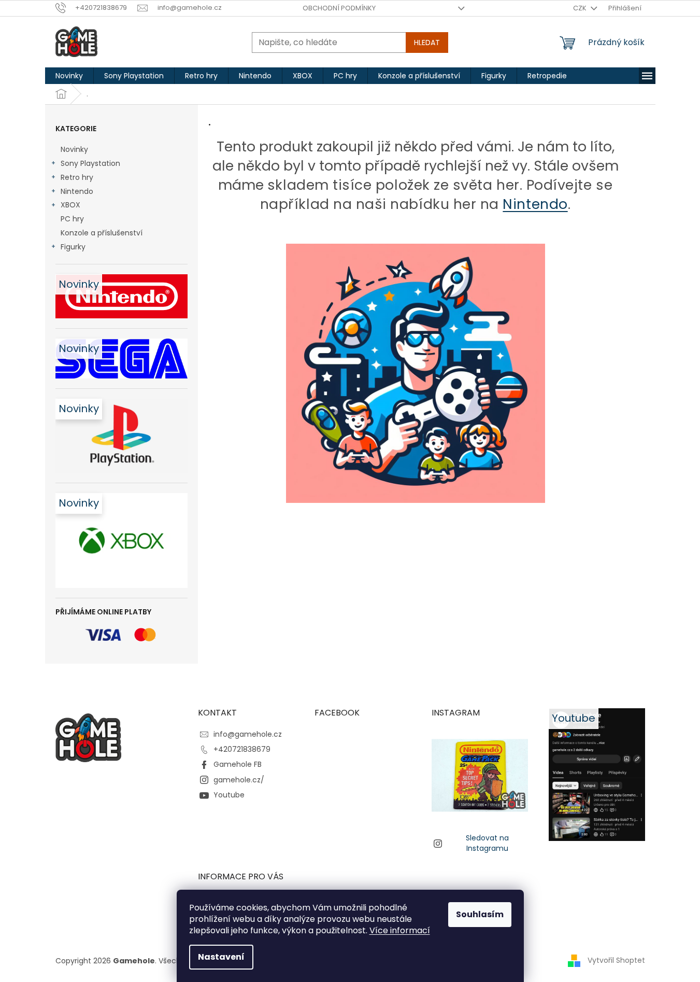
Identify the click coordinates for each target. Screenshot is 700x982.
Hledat (427, 42)
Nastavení (221, 957)
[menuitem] (69, 75)
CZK (580, 8)
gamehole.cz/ (238, 780)
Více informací (399, 930)
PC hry (72, 219)
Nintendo (77, 191)
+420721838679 (241, 749)
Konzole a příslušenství (101, 233)
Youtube (229, 795)
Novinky (74, 149)
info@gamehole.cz (247, 734)
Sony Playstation (90, 163)
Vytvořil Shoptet (616, 960)
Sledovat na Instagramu (487, 843)
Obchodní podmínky (339, 8)
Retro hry (77, 177)
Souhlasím (480, 914)
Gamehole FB (237, 764)
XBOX (70, 205)
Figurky (73, 247)
